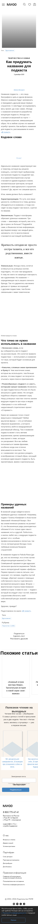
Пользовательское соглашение (13, 881)
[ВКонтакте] (17, 904)
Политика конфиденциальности (14, 884)
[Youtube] (14, 904)
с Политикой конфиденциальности (14, 913)
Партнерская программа (11, 860)
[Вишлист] (29, 5)
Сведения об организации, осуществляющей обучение (12, 877)
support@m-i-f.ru (9, 824)
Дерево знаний (8, 843)
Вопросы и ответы (9, 840)
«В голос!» (5, 132)
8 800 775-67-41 (11, 812)
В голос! (19, 158)
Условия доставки (9, 846)
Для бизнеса (7, 867)
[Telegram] (24, 904)
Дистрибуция (7, 863)
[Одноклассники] (21, 904)
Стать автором (7, 857)
